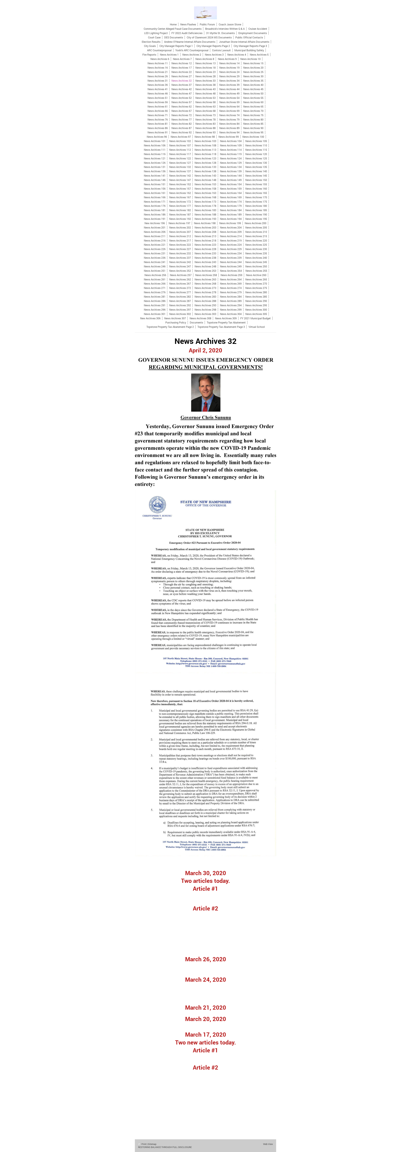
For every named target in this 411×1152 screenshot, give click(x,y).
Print (144, 1144)
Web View (268, 1144)
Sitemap (152, 1144)
